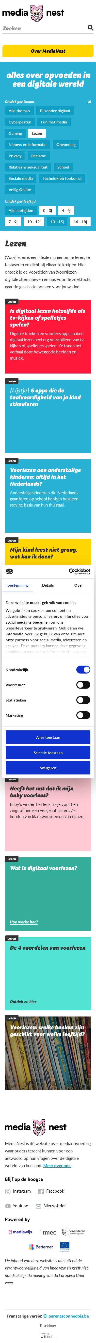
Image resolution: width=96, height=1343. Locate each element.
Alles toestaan (48, 737)
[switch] (83, 685)
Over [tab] (78, 585)
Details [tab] (48, 585)
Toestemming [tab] (17, 585)
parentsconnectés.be (68, 1316)
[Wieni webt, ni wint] (48, 1335)
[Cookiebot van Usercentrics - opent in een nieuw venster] (69, 571)
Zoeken (11, 28)
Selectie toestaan (48, 752)
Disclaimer (48, 1325)
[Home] (33, 13)
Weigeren (48, 767)
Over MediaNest (48, 51)
